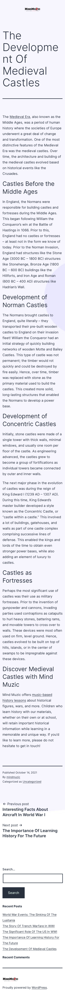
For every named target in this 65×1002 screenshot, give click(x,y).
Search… (8, 869)
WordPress (39, 987)
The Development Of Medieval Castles (29, 949)
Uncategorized (32, 781)
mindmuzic (13, 777)
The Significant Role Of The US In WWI (29, 931)
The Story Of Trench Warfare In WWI (28, 926)
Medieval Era (20, 117)
